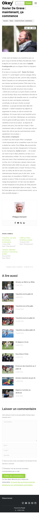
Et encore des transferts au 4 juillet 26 (26, 367)
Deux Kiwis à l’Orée (22, 354)
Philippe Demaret (7, 498)
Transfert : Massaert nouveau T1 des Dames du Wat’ (10, 252)
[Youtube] (18, 223)
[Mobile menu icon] (35, 3)
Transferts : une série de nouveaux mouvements (9, 240)
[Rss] (21, 223)
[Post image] (8, 285)
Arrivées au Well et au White (25, 282)
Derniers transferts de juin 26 (25, 378)
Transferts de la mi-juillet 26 (25, 318)
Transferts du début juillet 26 (25, 330)
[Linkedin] (24, 223)
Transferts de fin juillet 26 (24, 294)
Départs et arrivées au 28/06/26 (23, 391)
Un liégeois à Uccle (22, 342)
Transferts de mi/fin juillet (24, 306)
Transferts (19, 267)
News (14, 267)
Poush (23, 508)
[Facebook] (15, 223)
